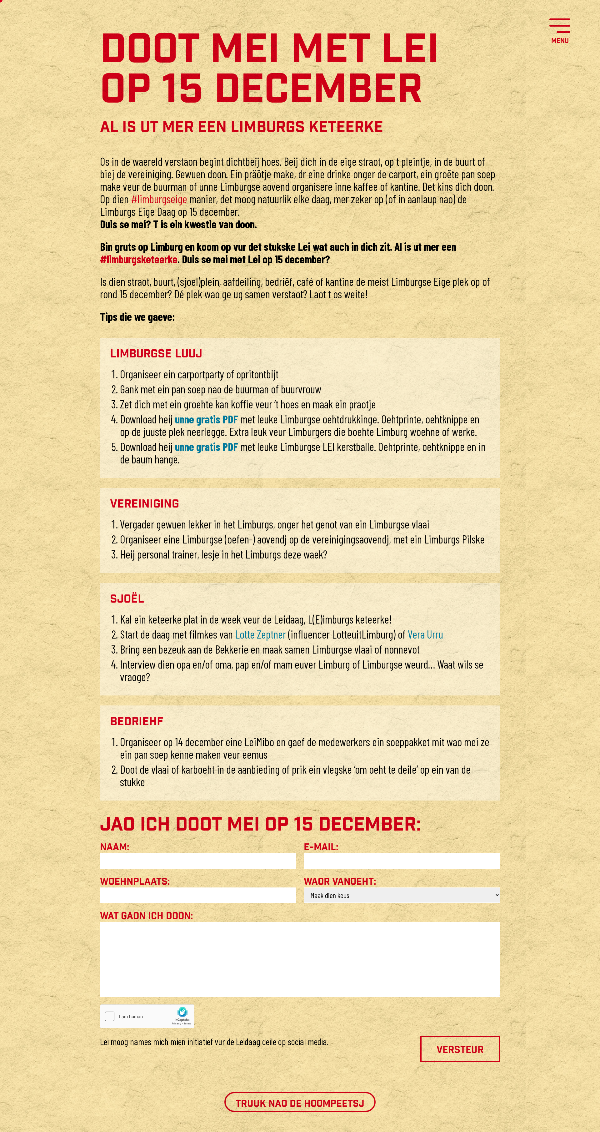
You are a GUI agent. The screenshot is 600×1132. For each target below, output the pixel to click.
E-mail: (321, 847)
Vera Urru (425, 634)
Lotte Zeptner (261, 634)
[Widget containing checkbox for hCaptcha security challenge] (147, 1016)
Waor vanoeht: (340, 881)
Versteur (460, 1050)
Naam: (114, 847)
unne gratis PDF (207, 419)
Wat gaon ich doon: (146, 916)
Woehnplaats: (135, 881)
